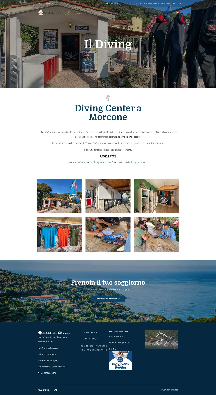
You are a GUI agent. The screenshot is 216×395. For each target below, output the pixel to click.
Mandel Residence (109, 12)
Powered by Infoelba (169, 389)
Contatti (167, 12)
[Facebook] (55, 390)
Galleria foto (152, 12)
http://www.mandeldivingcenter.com (92, 162)
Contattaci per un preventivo (108, 298)
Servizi (139, 12)
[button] (161, 339)
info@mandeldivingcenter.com (132, 162)
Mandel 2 (126, 12)
